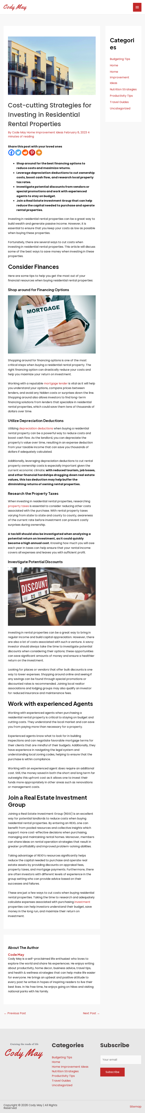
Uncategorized (120, 108)
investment (82, 902)
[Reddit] (25, 152)
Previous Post (15, 1013)
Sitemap (135, 1107)
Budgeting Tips (120, 59)
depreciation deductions (36, 428)
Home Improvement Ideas (45, 132)
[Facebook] (11, 152)
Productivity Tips (121, 96)
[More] (39, 152)
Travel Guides (119, 102)
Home (114, 65)
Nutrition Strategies (123, 89)
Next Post (91, 1013)
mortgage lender (56, 383)
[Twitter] (18, 152)
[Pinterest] (32, 152)
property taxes (18, 506)
